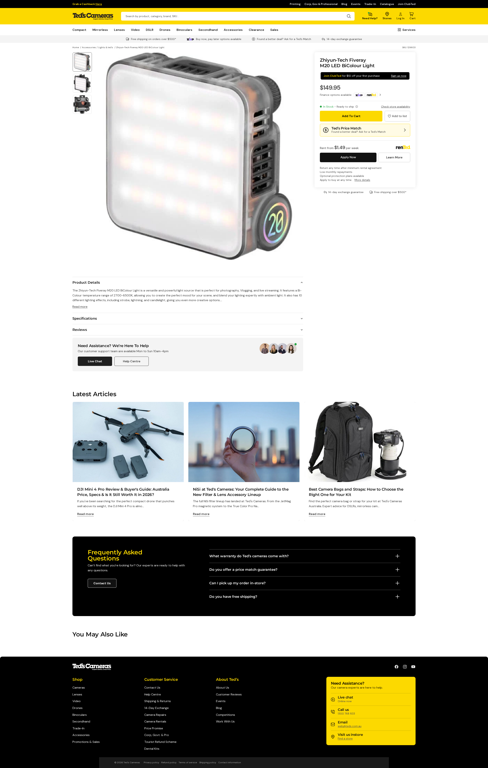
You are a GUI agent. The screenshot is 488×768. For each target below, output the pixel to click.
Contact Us (102, 583)
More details (362, 180)
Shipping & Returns (157, 701)
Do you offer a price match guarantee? (243, 570)
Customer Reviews (229, 694)
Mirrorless (100, 30)
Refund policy (169, 762)
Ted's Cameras (132, 762)
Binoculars (184, 30)
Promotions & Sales (86, 742)
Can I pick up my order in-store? (237, 583)
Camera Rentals (155, 721)
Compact (79, 30)
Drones (165, 30)
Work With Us (225, 721)
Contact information (229, 762)
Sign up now (398, 76)
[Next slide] (299, 156)
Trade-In (370, 4)
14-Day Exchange (156, 708)
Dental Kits (151, 749)
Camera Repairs (155, 715)
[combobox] (238, 16)
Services (409, 30)
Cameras (78, 688)
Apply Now (348, 157)
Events (355, 4)
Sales (274, 30)
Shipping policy (207, 762)
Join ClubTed (407, 4)
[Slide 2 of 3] (82, 83)
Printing (295, 4)
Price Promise (153, 728)
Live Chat (95, 361)
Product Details (86, 282)
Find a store (345, 738)
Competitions (225, 715)
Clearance (256, 30)
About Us (222, 688)
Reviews (79, 330)
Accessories (233, 30)
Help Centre (131, 361)
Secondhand (208, 30)
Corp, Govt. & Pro (156, 735)
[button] (397, 116)
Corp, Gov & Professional (321, 4)
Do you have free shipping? (233, 597)
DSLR (149, 30)
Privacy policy (151, 762)
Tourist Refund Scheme (160, 742)
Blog (344, 4)
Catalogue (387, 4)
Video (135, 30)
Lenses (119, 30)
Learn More (394, 157)
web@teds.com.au (349, 726)
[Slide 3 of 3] (82, 104)
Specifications (84, 318)
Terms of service (188, 762)
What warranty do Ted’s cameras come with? (249, 556)
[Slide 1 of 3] (82, 62)
